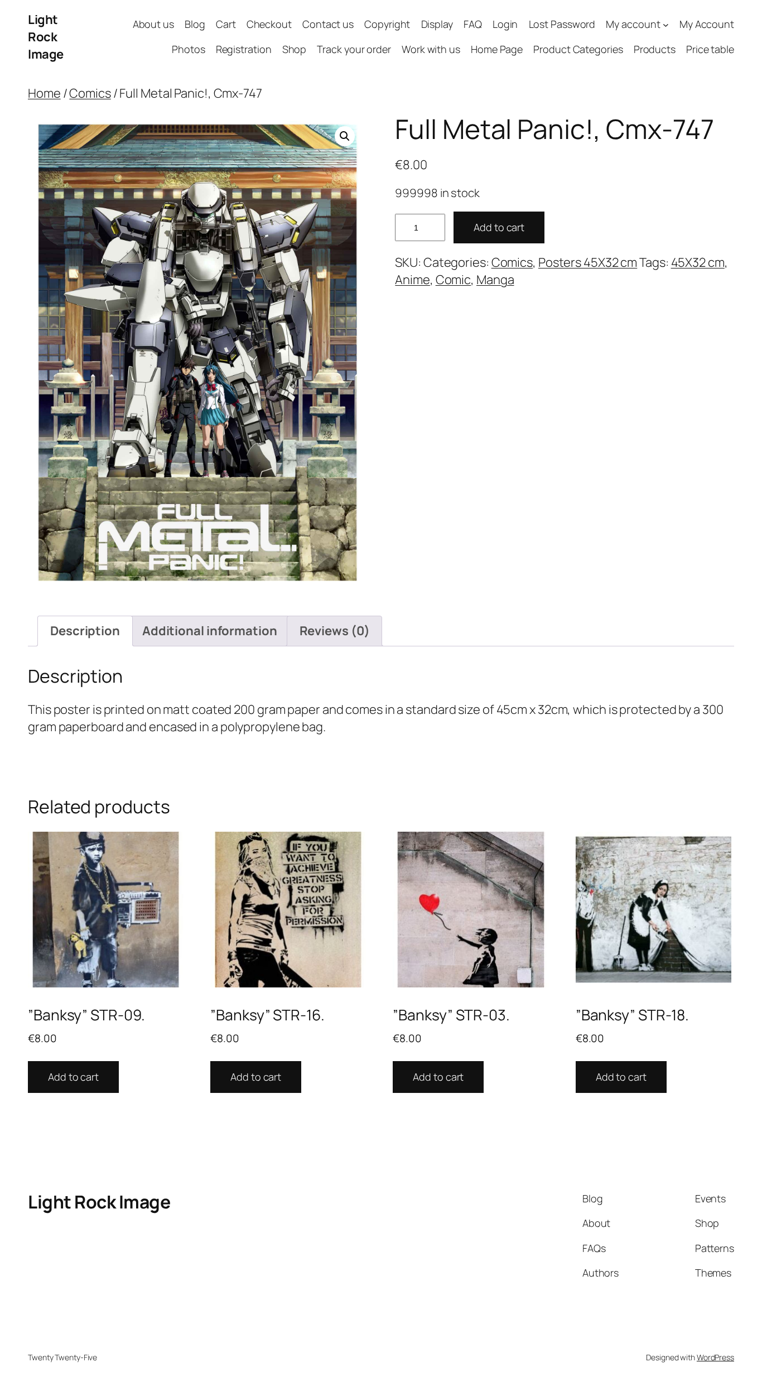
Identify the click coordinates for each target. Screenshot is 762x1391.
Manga (495, 279)
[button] (345, 136)
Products (655, 49)
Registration (244, 49)
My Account (706, 24)
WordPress (715, 1357)
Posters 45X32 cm (587, 262)
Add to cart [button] (73, 1076)
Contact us (328, 24)
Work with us (431, 49)
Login (505, 24)
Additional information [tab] (209, 630)
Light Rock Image (46, 37)
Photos (188, 49)
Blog (195, 24)
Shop (294, 49)
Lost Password (562, 24)
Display (437, 24)
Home (44, 93)
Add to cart (499, 227)
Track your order (353, 49)
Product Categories (578, 49)
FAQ (473, 24)
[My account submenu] (666, 25)
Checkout (269, 24)
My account (633, 24)
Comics (89, 93)
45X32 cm (698, 262)
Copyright (387, 24)
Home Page (497, 49)
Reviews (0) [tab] (335, 630)
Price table (710, 49)
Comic (453, 279)
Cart (226, 24)
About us (153, 24)
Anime (412, 279)
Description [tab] (85, 630)
